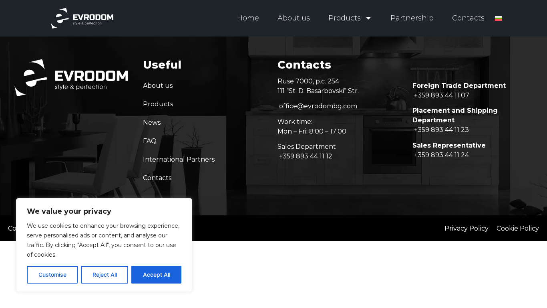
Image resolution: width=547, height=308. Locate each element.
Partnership (412, 18)
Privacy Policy (466, 228)
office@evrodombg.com (318, 106)
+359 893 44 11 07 (441, 95)
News (152, 122)
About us (294, 18)
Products (344, 18)
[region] (104, 245)
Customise (52, 274)
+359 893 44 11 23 (441, 130)
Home (248, 18)
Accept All (156, 274)
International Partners (179, 159)
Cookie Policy (518, 228)
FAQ (150, 141)
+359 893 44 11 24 (441, 155)
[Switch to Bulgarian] (498, 18)
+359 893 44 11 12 (305, 156)
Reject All (105, 274)
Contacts (468, 18)
